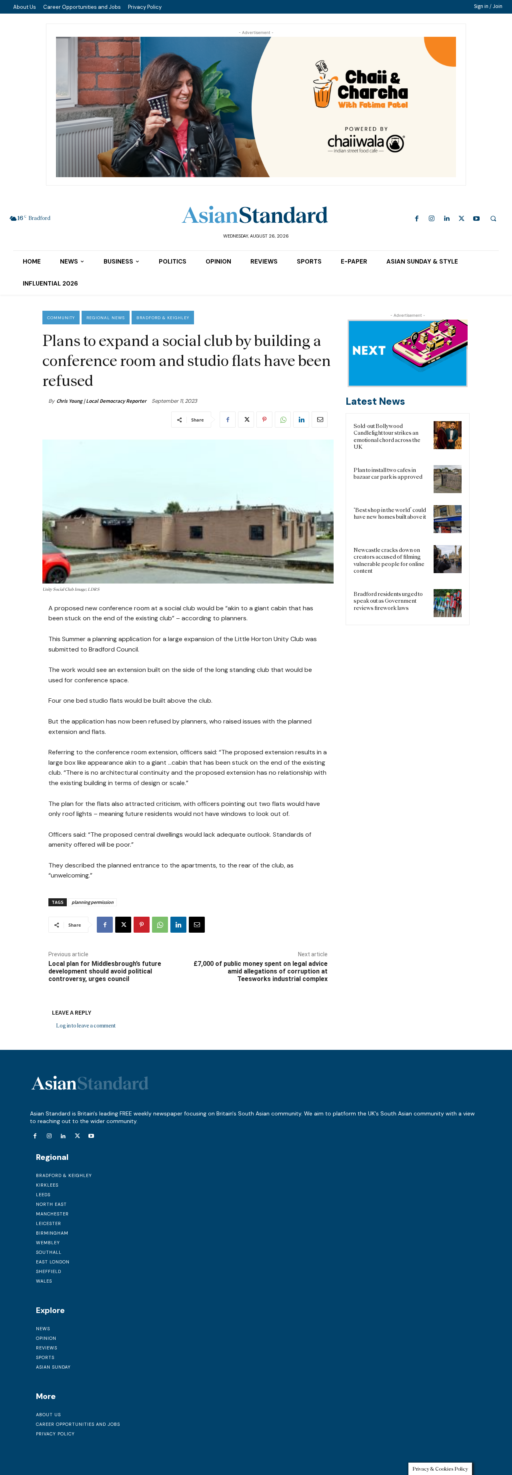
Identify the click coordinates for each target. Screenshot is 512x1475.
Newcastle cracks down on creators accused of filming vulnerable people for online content (389, 560)
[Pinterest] (264, 420)
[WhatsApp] (283, 420)
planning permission (93, 902)
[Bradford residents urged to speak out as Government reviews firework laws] (448, 603)
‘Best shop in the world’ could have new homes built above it (390, 513)
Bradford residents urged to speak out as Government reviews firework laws (388, 601)
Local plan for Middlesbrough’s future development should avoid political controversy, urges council (104, 971)
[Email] (320, 420)
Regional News (105, 317)
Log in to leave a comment (86, 1026)
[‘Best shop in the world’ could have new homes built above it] (448, 519)
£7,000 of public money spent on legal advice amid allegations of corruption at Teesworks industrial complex (261, 971)
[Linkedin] (446, 219)
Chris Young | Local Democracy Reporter (101, 401)
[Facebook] (417, 219)
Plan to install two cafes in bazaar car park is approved (388, 473)
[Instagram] (431, 219)
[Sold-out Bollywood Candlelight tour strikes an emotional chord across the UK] (448, 435)
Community (61, 317)
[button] (493, 218)
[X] (461, 219)
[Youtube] (476, 219)
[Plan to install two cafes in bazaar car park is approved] (448, 479)
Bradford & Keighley (162, 317)
